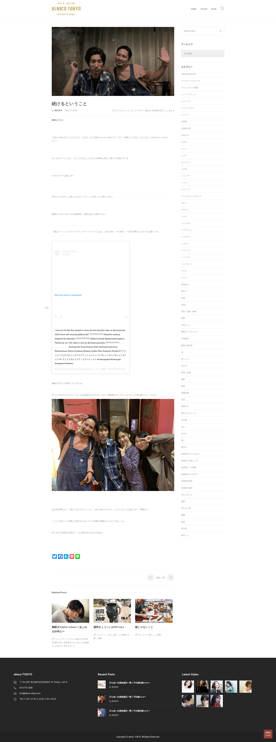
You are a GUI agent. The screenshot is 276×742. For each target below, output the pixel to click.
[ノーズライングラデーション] (188, 701)
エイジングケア (187, 108)
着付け (184, 447)
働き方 (148, 110)
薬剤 (159, 635)
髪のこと (185, 535)
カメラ (184, 155)
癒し (95, 638)
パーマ (184, 216)
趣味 (183, 515)
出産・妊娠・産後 (188, 311)
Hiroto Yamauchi (61, 369)
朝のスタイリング (188, 413)
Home (193, 9)
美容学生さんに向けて (73, 642)
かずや (184, 142)
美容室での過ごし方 (189, 461)
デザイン (141, 110)
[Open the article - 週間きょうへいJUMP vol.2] (112, 611)
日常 (183, 400)
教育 (56, 642)
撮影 (183, 379)
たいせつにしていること (126, 110)
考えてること (69, 646)
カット (184, 149)
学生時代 (155, 110)
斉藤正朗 (185, 393)
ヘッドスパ (186, 257)
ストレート (186, 189)
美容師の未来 (186, 481)
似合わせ (185, 284)
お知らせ (185, 135)
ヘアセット (186, 244)
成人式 (184, 366)
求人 (61, 642)
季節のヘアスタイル (189, 332)
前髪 (183, 318)
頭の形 (184, 528)
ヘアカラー (70, 639)
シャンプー (60, 639)
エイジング (186, 101)
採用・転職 (186, 372)
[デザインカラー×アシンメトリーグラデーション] (245, 687)
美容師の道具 (186, 488)
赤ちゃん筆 (186, 508)
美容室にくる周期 (188, 467)
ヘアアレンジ (186, 230)
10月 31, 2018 (71, 110)
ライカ (184, 271)
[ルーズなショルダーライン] (231, 687)
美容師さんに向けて (189, 474)
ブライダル (186, 223)
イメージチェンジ (188, 94)
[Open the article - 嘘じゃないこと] (154, 611)
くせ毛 (184, 169)
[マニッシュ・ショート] (202, 701)
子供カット (186, 325)
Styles (204, 9)
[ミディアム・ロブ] (217, 701)
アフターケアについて (190, 81)
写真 (183, 298)
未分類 (184, 420)
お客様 (184, 121)
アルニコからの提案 (189, 88)
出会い (184, 305)
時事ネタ (125, 635)
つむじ (110, 635)
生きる (171, 110)
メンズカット (186, 264)
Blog (213, 9)
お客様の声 (186, 128)
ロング (184, 278)
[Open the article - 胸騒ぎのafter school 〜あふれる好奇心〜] (70, 611)
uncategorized (188, 74)
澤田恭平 (58, 110)
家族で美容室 (186, 345)
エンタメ (185, 115)
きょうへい (101, 635)
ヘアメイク (186, 250)
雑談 (100, 638)
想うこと (164, 110)
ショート (185, 182)
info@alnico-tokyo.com (30, 693)
